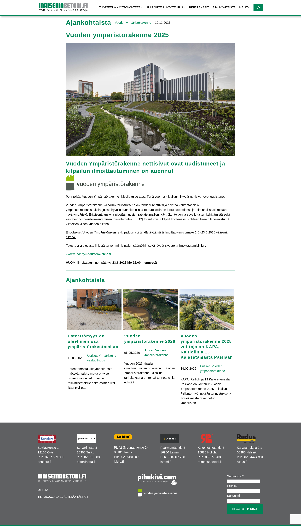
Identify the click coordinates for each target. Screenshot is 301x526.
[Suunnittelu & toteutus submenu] (184, 7)
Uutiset (92, 355)
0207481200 (130, 457)
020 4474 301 (253, 457)
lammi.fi (165, 462)
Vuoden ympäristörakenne (133, 22)
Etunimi (232, 486)
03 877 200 (213, 457)
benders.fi (44, 462)
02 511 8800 (92, 457)
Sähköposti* (235, 476)
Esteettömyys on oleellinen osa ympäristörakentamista (93, 341)
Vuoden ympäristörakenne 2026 (149, 339)
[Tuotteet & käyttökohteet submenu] (142, 7)
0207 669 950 (54, 457)
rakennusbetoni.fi (210, 462)
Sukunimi (233, 495)
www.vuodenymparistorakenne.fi (88, 254)
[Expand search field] (258, 7)
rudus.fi (242, 462)
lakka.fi (119, 461)
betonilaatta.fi (86, 462)
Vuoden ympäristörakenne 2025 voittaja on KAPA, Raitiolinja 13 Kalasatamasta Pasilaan (207, 347)
